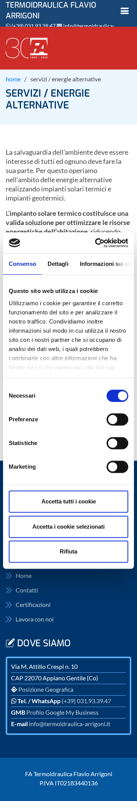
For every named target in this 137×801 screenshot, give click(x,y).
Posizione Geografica (45, 689)
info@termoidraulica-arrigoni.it (69, 723)
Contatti (27, 590)
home (13, 79)
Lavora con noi (35, 619)
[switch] (117, 419)
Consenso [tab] (22, 264)
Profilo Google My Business (62, 712)
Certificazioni (33, 605)
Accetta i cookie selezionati (68, 526)
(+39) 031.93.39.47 (33, 26)
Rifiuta (68, 551)
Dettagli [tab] (58, 264)
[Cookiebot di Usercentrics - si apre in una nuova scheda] (96, 243)
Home (24, 576)
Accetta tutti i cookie (68, 501)
